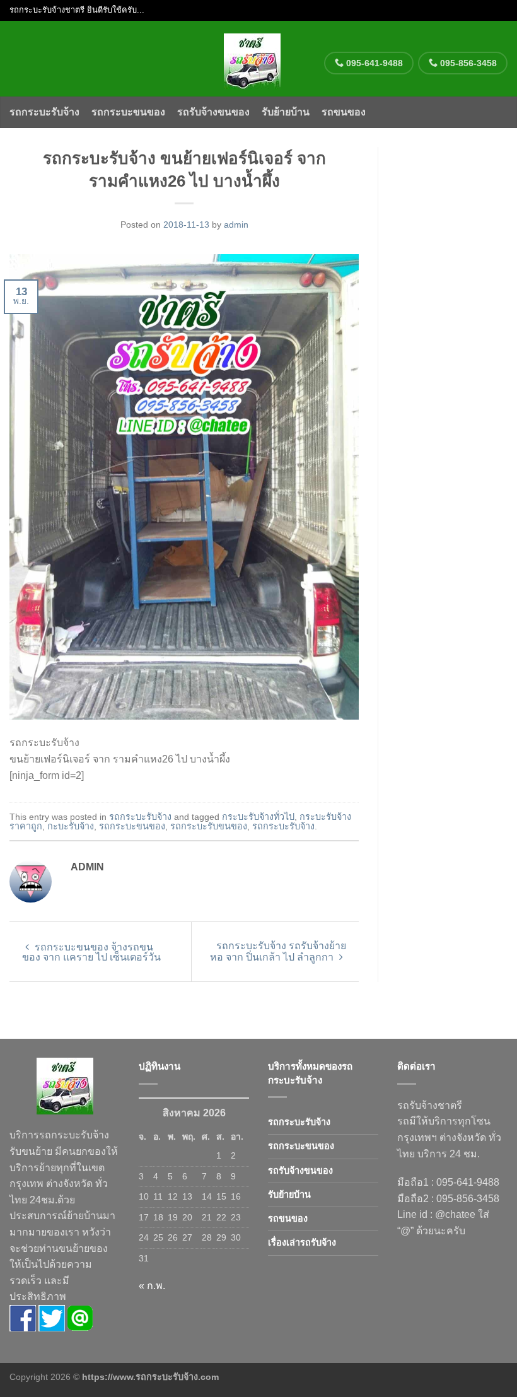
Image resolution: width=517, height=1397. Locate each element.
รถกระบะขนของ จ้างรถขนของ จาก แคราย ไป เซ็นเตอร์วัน (91, 952)
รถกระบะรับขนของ (208, 826)
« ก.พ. (152, 1285)
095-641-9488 (373, 63)
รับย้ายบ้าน (286, 112)
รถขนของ (344, 112)
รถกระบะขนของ (128, 112)
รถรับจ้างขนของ (213, 112)
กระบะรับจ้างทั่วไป (258, 817)
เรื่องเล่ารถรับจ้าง (302, 1242)
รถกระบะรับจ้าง (44, 112)
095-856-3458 (467, 63)
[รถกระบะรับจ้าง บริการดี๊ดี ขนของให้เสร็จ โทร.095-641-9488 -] (252, 58)
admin (236, 224)
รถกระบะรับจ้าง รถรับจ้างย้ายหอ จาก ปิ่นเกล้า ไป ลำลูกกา (278, 951)
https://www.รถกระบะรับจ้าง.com (150, 1377)
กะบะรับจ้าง (70, 826)
